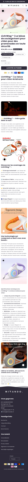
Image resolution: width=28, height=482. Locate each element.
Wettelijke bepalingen (7, 449)
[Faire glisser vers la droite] (26, 21)
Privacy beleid (5, 443)
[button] (1, 5)
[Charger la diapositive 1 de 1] (10, 32)
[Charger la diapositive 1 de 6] (17, 32)
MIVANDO (10, 469)
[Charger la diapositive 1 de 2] (12, 32)
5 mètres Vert (20, 54)
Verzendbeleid (5, 438)
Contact (3, 426)
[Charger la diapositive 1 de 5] (16, 32)
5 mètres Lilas (6, 57)
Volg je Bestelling (6, 423)
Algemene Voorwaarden (8, 446)
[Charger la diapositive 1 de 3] (13, 32)
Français (13, 459)
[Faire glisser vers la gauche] (2, 21)
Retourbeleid (4, 441)
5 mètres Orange (7, 54)
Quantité (3, 61)
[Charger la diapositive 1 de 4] (14, 32)
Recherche (4, 420)
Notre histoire (5, 429)
